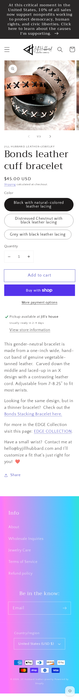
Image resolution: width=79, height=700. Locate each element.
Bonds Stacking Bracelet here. (33, 414)
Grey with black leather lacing (38, 234)
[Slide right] (50, 136)
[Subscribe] (65, 608)
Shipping (10, 184)
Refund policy (20, 573)
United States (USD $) (36, 644)
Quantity (11, 246)
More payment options (40, 302)
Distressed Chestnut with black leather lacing (39, 220)
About (13, 527)
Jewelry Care (19, 550)
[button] (7, 49)
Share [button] (15, 475)
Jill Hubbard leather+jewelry (37, 679)
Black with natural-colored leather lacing (39, 205)
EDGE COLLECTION (53, 431)
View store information (29, 330)
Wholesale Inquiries (26, 539)
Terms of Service (22, 562)
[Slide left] (28, 136)
